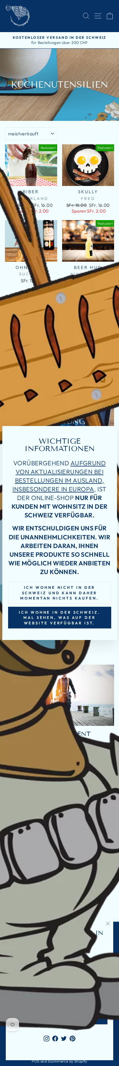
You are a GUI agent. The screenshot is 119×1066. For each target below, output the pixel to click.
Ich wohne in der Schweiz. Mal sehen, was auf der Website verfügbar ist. (59, 617)
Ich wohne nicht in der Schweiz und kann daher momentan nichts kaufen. (59, 592)
